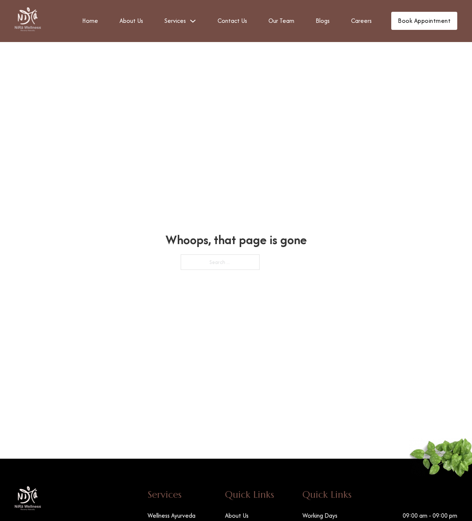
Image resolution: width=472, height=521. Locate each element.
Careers (361, 20)
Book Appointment (424, 20)
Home (90, 20)
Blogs (323, 20)
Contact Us (232, 20)
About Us (131, 20)
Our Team (281, 20)
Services (175, 20)
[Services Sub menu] (193, 21)
